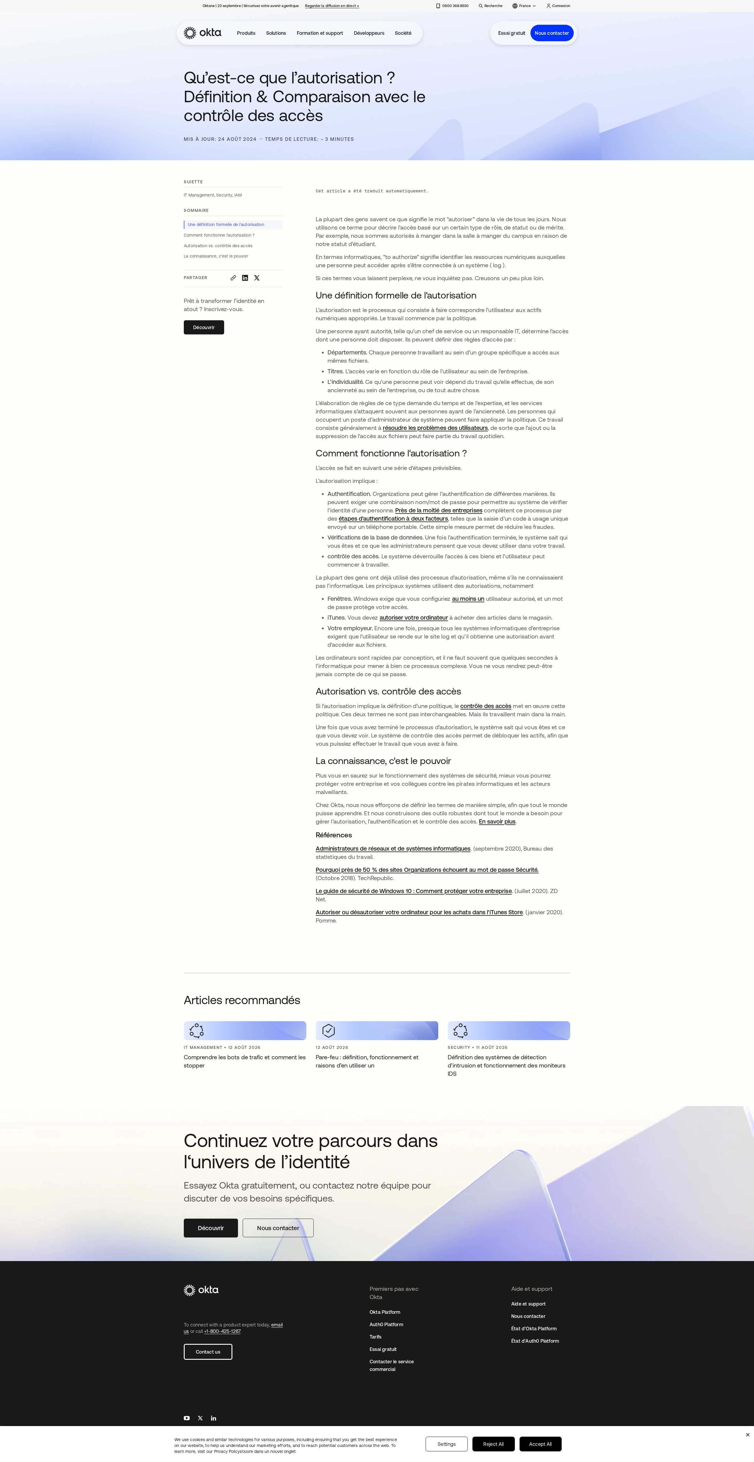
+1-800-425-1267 (222, 1331)
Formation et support (320, 33)
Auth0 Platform (386, 1324)
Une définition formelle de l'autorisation (226, 224)
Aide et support (528, 1303)
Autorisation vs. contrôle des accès (219, 245)
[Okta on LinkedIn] (213, 1419)
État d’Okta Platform (534, 1328)
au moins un (468, 598)
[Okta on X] (200, 1419)
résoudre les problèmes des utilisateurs (435, 427)
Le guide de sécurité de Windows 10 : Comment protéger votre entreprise (414, 890)
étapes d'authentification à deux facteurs (393, 518)
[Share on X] (257, 278)
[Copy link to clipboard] (233, 278)
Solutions (276, 33)
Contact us (208, 1351)
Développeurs (369, 33)
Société (403, 33)
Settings (447, 1444)
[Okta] (202, 33)
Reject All (493, 1444)
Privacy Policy (255, 1451)
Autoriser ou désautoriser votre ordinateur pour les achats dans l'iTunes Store (419, 912)
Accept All (540, 1444)
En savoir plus (497, 821)
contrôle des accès (485, 705)
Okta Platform (385, 1312)
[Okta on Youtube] (187, 1419)
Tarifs (375, 1336)
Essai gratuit (512, 33)
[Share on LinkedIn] (245, 278)
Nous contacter (552, 33)
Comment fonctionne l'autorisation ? (220, 235)
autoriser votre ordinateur (414, 617)
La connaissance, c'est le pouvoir (216, 256)
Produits (246, 33)
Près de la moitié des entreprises (438, 510)
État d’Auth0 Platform (535, 1341)
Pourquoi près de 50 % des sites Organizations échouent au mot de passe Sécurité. (427, 869)
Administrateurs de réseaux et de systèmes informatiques (393, 848)
